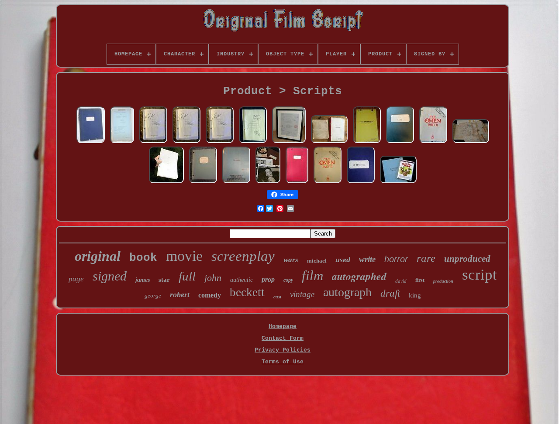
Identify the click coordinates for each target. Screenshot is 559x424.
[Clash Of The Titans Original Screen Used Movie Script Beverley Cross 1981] (203, 182)
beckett (247, 292)
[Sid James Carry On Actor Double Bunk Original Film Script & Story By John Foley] (329, 142)
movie (184, 256)
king (415, 295)
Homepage (283, 326)
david (401, 281)
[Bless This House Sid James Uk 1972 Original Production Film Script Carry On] (398, 182)
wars (290, 260)
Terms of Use (283, 362)
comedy (209, 295)
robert (180, 294)
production (443, 281)
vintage (302, 294)
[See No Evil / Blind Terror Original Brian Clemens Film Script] (400, 142)
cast (277, 296)
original (98, 256)
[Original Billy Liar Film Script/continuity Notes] (297, 182)
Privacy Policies (283, 350)
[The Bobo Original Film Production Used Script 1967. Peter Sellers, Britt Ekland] (91, 142)
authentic (241, 280)
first (419, 280)
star (164, 279)
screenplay (243, 256)
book (143, 257)
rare (426, 258)
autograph (347, 292)
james (142, 280)
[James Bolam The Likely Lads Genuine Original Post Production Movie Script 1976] (367, 142)
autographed (359, 276)
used (342, 259)
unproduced (467, 258)
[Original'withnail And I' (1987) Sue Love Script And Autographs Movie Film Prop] (268, 182)
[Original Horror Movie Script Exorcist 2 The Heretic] (236, 182)
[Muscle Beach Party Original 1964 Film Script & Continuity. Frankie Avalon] (122, 142)
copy (288, 280)
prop (268, 279)
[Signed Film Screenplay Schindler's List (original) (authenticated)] (186, 142)
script (479, 274)
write (367, 259)
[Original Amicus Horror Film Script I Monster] (361, 182)
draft (390, 293)
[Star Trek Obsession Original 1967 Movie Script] (166, 182)
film (312, 275)
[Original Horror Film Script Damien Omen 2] (433, 142)
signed (110, 276)
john (212, 277)
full (187, 276)
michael (317, 260)
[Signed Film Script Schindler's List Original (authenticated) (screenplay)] (153, 142)
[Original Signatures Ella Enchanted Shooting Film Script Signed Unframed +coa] (289, 142)
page (76, 279)
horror (396, 259)
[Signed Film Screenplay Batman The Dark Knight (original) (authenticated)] (253, 142)
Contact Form (283, 338)
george (153, 295)
